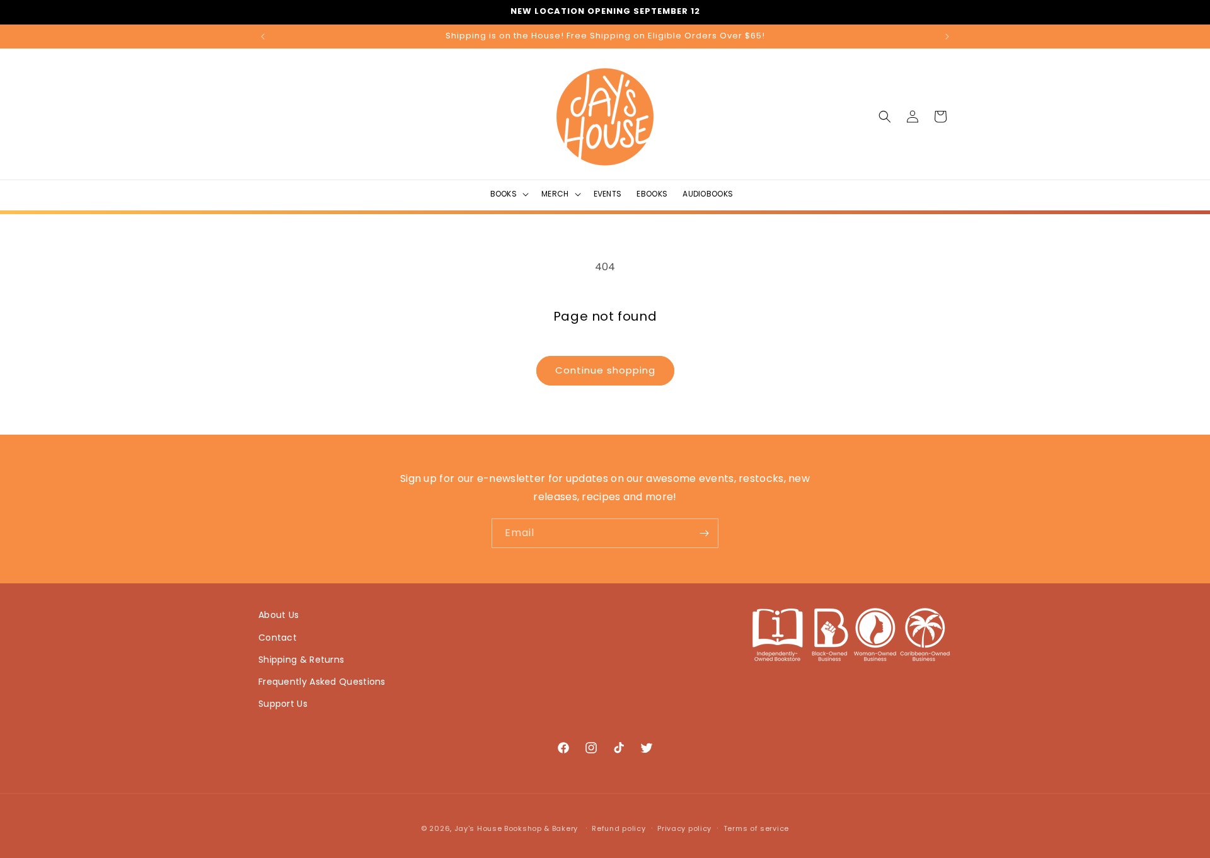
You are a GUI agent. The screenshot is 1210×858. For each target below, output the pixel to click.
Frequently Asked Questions (322, 681)
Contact (277, 637)
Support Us (283, 703)
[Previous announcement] (263, 37)
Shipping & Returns (301, 659)
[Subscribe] (704, 533)
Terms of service (756, 828)
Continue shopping (605, 370)
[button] (508, 194)
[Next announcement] (947, 37)
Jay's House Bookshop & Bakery (516, 828)
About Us (278, 615)
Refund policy (618, 828)
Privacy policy (684, 828)
